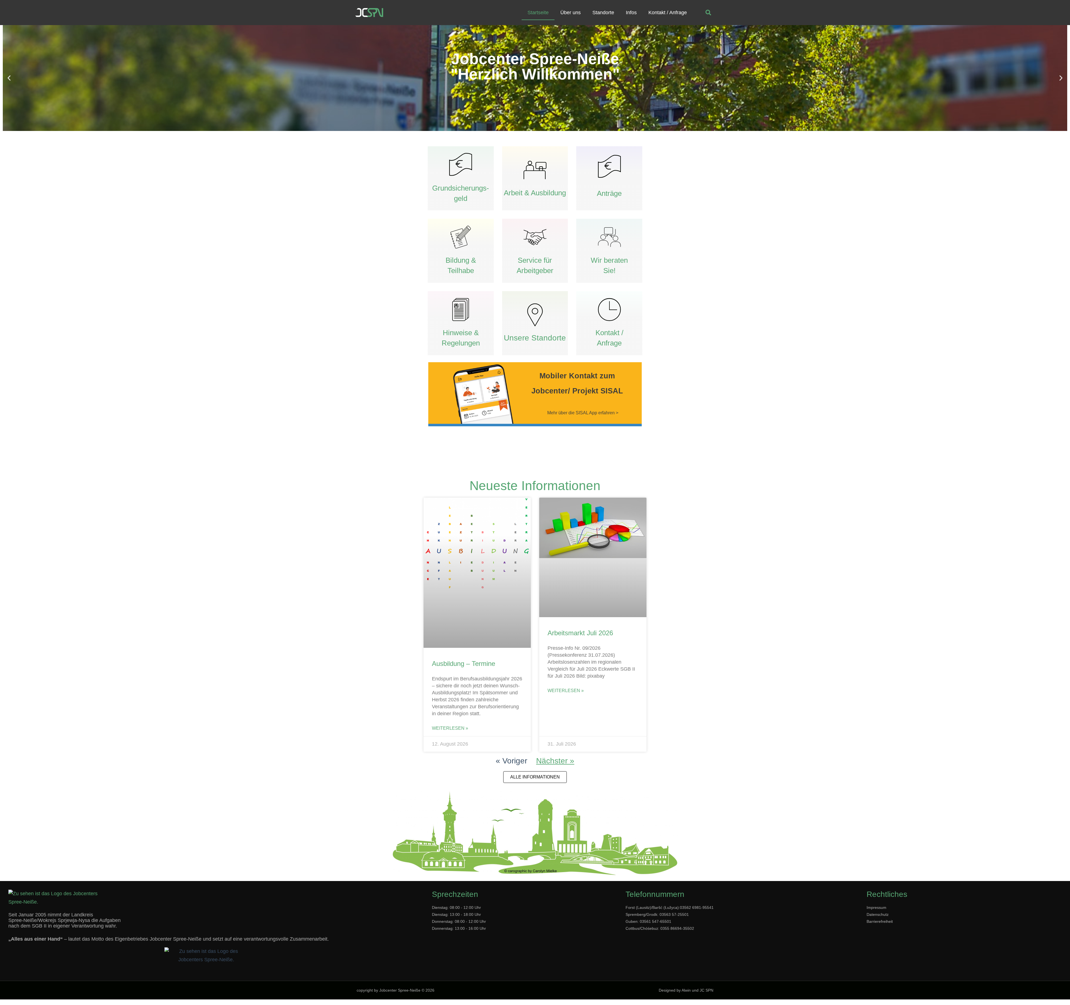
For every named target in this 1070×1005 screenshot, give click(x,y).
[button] (708, 12)
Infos (631, 12)
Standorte (603, 12)
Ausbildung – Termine (463, 663)
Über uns (570, 12)
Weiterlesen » (450, 728)
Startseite (538, 12)
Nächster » (555, 760)
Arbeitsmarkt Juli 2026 (580, 633)
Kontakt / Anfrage (667, 12)
